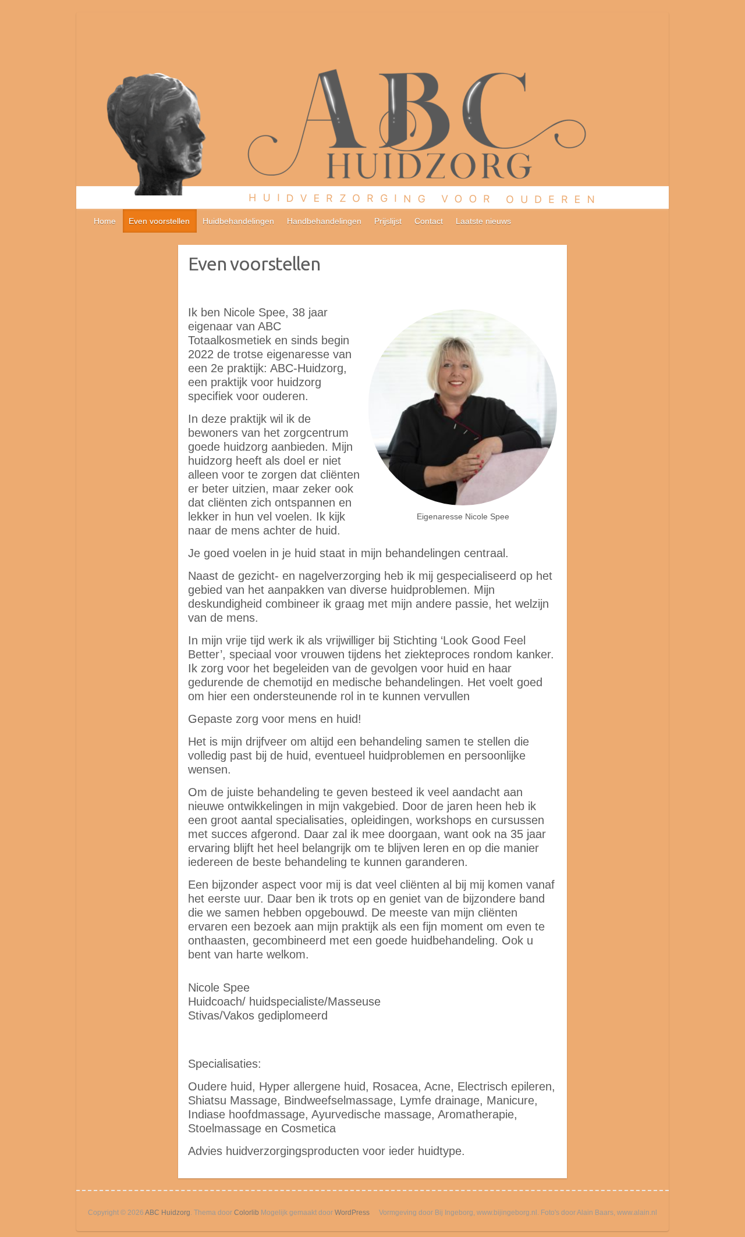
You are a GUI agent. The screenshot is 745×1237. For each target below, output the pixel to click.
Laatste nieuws (483, 221)
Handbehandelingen (324, 221)
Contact (428, 221)
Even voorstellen (159, 221)
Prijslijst (388, 221)
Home (105, 221)
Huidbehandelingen (238, 221)
